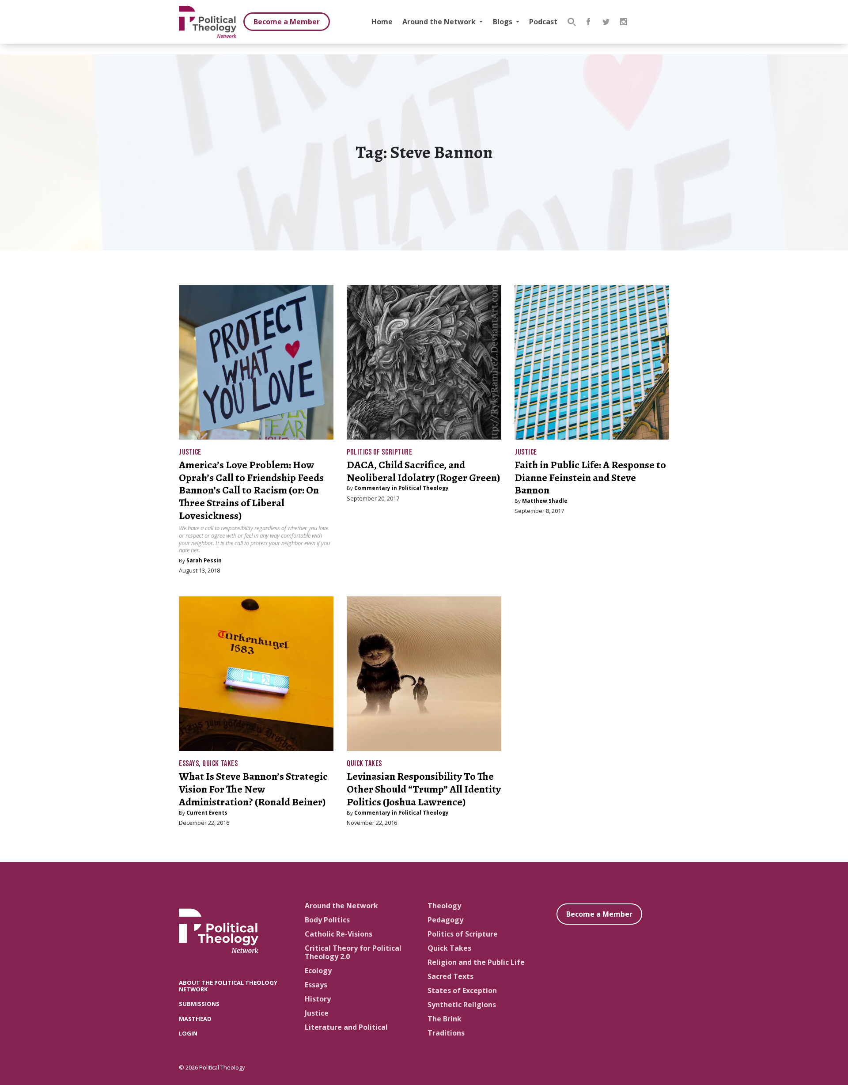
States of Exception (462, 990)
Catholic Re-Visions (338, 934)
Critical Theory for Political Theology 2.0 (353, 952)
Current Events (206, 812)
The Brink (445, 1019)
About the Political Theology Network (228, 986)
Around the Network (439, 22)
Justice (190, 452)
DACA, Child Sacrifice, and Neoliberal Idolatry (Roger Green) (423, 471)
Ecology (318, 970)
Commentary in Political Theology (401, 488)
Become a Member (287, 22)
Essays (189, 763)
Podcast (543, 22)
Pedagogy (445, 920)
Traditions (446, 1033)
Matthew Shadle (545, 500)
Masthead (195, 1019)
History (318, 999)
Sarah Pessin (204, 560)
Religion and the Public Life (476, 962)
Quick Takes (220, 763)
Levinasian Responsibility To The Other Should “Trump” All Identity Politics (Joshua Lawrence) (424, 789)
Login (188, 1033)
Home (382, 22)
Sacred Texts (450, 976)
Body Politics (327, 920)
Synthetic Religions (462, 1004)
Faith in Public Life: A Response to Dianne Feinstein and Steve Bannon (590, 477)
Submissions (199, 1004)
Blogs (503, 22)
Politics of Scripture (379, 452)
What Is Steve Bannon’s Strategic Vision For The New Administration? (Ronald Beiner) (253, 789)
